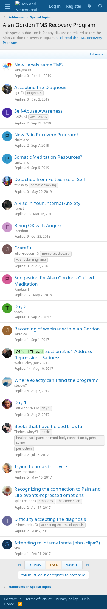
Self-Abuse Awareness (38, 111)
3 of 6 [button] (53, 565)
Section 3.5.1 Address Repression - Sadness (53, 354)
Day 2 (20, 306)
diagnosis (34, 92)
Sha (17, 548)
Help (86, 598)
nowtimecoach (25, 471)
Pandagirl (21, 289)
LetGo (18, 116)
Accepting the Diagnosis (40, 87)
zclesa (19, 185)
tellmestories (24, 524)
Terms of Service (39, 598)
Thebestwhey (24, 431)
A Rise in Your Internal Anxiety (47, 203)
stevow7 (20, 385)
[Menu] (7, 6)
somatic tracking (43, 185)
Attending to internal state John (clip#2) (57, 543)
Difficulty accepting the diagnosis (50, 519)
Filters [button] (95, 54)
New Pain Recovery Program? (46, 134)
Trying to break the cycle (40, 466)
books (45, 431)
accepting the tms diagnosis (62, 524)
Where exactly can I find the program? (56, 380)
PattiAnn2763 (24, 408)
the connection (69, 501)
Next (70, 565)
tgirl (17, 92)
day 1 (46, 408)
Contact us (12, 598)
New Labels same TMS (38, 65)
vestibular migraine (31, 259)
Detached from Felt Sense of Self (49, 179)
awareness (38, 116)
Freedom (21, 231)
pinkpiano (21, 140)
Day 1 (20, 402)
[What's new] (89, 6)
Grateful (23, 247)
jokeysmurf (22, 70)
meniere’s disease (56, 253)
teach (18, 312)
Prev (37, 565)
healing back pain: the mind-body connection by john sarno (56, 440)
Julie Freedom (24, 253)
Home (9, 603)
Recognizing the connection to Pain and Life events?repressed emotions (57, 492)
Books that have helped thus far (49, 426)
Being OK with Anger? (37, 225)
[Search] (100, 6)
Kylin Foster (23, 501)
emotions (46, 501)
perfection (24, 448)
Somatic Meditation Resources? (48, 157)
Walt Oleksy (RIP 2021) (31, 363)
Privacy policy (67, 598)
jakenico (20, 334)
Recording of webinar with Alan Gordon (57, 329)
